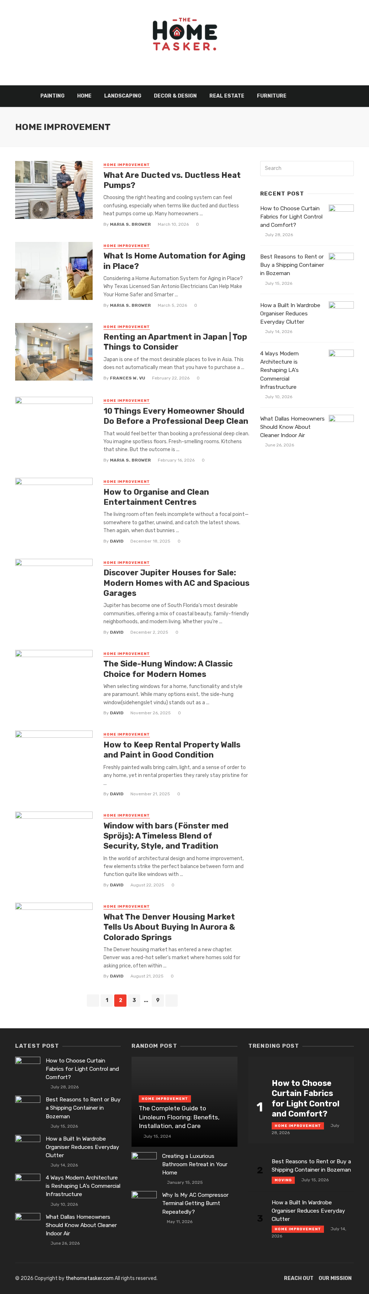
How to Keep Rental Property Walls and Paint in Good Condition (171, 749)
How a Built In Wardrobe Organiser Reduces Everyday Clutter (290, 313)
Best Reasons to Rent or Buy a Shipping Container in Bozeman (292, 265)
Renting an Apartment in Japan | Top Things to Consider (175, 341)
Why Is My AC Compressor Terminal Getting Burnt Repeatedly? (195, 1203)
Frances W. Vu (127, 378)
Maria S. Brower (130, 224)
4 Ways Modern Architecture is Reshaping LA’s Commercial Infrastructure (279, 370)
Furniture (271, 96)
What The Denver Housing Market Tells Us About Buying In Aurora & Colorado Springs (169, 927)
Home (84, 96)
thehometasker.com (90, 1278)
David (117, 541)
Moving (283, 1180)
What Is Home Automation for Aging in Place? (174, 260)
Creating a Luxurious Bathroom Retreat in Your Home (194, 1164)
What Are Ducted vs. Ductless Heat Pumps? (172, 180)
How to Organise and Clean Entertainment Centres (156, 497)
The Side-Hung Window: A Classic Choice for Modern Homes (168, 668)
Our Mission (335, 1278)
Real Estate (226, 96)
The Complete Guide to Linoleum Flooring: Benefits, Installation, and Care (179, 1117)
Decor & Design (175, 96)
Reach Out (299, 1278)
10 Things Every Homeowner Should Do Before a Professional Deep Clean (175, 416)
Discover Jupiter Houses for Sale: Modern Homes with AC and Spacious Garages (176, 583)
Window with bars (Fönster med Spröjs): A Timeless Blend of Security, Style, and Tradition (165, 836)
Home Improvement (126, 165)
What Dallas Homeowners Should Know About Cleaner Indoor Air (292, 427)
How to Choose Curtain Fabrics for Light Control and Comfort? (291, 216)
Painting (52, 96)
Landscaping (122, 96)
